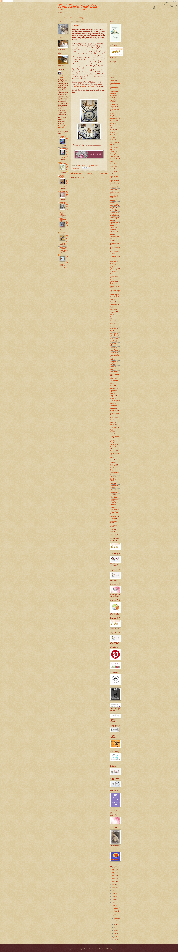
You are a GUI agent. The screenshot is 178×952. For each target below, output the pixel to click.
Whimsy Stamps (114, 512)
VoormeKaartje (63, 191)
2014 (113, 906)
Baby (111, 116)
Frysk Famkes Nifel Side (77, 7)
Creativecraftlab (114, 205)
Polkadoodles (113, 406)
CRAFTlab (113, 190)
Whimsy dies (113, 510)
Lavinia (112, 324)
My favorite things (114, 374)
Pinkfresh (112, 403)
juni (115, 925)
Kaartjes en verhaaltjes (62, 233)
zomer (111, 532)
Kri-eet (112, 321)
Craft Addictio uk (114, 177)
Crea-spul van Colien (63, 137)
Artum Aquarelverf (114, 109)
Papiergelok (113, 391)
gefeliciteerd (113, 271)
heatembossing (113, 295)
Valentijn (112, 483)
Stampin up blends (114, 454)
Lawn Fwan (113, 329)
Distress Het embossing (113, 228)
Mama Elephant (114, 350)
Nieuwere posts (76, 173)
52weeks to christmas (113, 94)
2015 (113, 903)
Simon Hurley (113, 427)
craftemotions (113, 187)
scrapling (112, 422)
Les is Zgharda (114, 334)
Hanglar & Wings (114, 286)
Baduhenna (113, 121)
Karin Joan (112, 310)
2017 (113, 897)
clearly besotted (114, 157)
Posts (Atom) (81, 177)
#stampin (112, 81)
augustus (116, 919)
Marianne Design (114, 355)
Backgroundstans (114, 118)
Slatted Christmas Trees (114, 437)
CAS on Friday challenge (113, 151)
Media (111, 359)
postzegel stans (113, 411)
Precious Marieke (114, 413)
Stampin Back (113, 445)
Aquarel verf (113, 104)
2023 (113, 879)
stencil (111, 460)
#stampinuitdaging (114, 87)
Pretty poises (113, 417)
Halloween (113, 284)
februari (116, 937)
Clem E (112, 162)
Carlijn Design (113, 143)
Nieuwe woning (114, 381)
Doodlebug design (114, 237)
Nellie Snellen (113, 378)
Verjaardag (112, 490)
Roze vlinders (67, 194)
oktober (116, 911)
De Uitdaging (113, 218)
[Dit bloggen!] (84, 168)
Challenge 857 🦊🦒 (67, 168)
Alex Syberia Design (113, 101)
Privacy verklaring (76, 18)
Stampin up (113, 451)
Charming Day (113, 154)
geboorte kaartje (114, 269)
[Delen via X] (85, 168)
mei (115, 928)
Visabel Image (113, 497)
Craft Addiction (114, 181)
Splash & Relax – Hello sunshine (64, 250)
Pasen (111, 393)
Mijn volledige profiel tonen (61, 127)
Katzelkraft (113, 312)
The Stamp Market (114, 473)
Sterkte (112, 463)
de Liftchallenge (114, 215)
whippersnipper (113, 516)
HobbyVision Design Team (63, 202)
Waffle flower (113, 500)
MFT (111, 364)
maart (115, 934)
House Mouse (113, 305)
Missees (112, 367)
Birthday (112, 130)
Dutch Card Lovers (115, 247)
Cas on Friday (113, 147)
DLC (111, 234)
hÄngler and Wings (115, 291)
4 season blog (113, 91)
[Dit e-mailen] (83, 168)
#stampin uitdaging (115, 83)
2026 (113, 870)
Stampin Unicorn (114, 447)
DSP (111, 241)
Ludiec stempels (114, 344)
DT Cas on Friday (114, 243)
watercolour (113, 505)
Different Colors (114, 223)
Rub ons (112, 420)
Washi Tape (113, 502)
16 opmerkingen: (76, 168)
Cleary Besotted (114, 159)
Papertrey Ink (113, 388)
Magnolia (112, 348)
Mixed (111, 369)
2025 (113, 873)
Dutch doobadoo (114, 251)
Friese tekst (113, 261)
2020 (113, 888)
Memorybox (113, 362)
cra (111, 174)
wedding (112, 507)
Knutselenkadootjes (114, 317)
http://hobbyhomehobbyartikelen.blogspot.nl (84, 86)
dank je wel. (113, 210)
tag (111, 468)
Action (111, 98)
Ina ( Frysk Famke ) (62, 77)
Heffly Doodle (113, 297)
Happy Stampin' (63, 248)
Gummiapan (113, 281)
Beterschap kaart (114, 126)
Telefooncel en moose (67, 225)
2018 (113, 894)
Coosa (111, 169)
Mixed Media (113, 372)
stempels (112, 458)
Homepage (63, 18)
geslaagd (112, 279)
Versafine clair (113, 492)
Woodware (113, 519)
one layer (112, 386)
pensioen (112, 398)
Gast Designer (113, 264)
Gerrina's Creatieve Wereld (62, 176)
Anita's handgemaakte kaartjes (63, 220)
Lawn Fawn (113, 326)
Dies (111, 220)
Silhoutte (112, 425)
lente (111, 331)
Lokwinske (76, 25)
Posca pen (112, 408)
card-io (112, 138)
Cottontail (112, 172)
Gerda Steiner (113, 276)
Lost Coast (113, 341)
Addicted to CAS (64, 149)
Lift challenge (113, 336)
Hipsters (112, 302)
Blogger (111, 949)
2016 (113, 900)
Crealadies (112, 200)
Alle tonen (66, 268)
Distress (112, 225)
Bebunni (112, 123)
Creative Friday (63, 255)
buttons (112, 135)
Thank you (112, 470)
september (116, 914)
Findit (111, 259)
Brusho (112, 133)
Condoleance (113, 167)
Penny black (113, 396)
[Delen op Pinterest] (88, 168)
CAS (111, 145)
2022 (113, 882)
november (116, 908)
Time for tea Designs (113, 480)
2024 (113, 876)
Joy (111, 307)
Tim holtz (112, 477)
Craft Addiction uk (114, 183)
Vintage (112, 495)
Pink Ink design (114, 401)
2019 (113, 891)
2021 (113, 885)
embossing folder (114, 256)
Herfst (112, 300)
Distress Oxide (114, 232)
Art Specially (113, 107)
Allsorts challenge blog (63, 162)
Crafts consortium (114, 192)
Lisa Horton (113, 339)
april (115, 931)
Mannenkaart (113, 353)
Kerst (111, 315)
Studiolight (113, 465)
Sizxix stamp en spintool (114, 430)
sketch (111, 434)
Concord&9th (113, 164)
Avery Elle (112, 113)
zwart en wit (113, 534)
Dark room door (114, 213)
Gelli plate (112, 274)
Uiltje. (67, 140)
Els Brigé (112, 254)
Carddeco (112, 140)
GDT (111, 266)
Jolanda (78, 48)
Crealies (112, 203)
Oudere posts (103, 173)
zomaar (112, 529)
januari (115, 939)
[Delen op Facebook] (87, 168)
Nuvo (111, 383)
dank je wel (112, 208)
